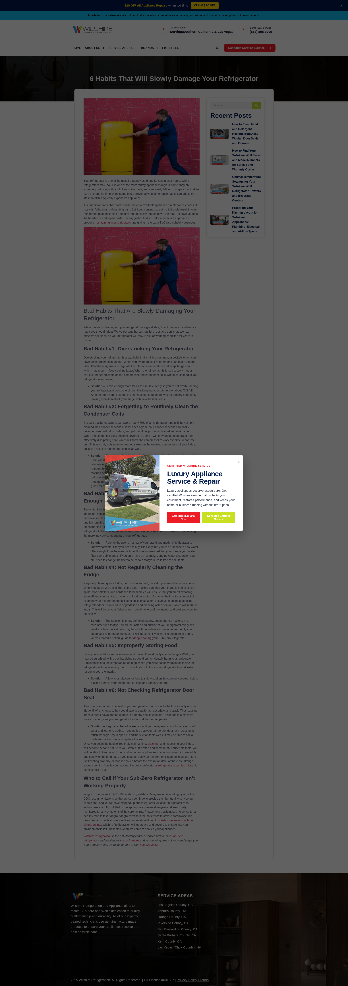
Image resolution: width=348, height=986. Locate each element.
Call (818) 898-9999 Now (183, 517)
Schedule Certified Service (219, 517)
